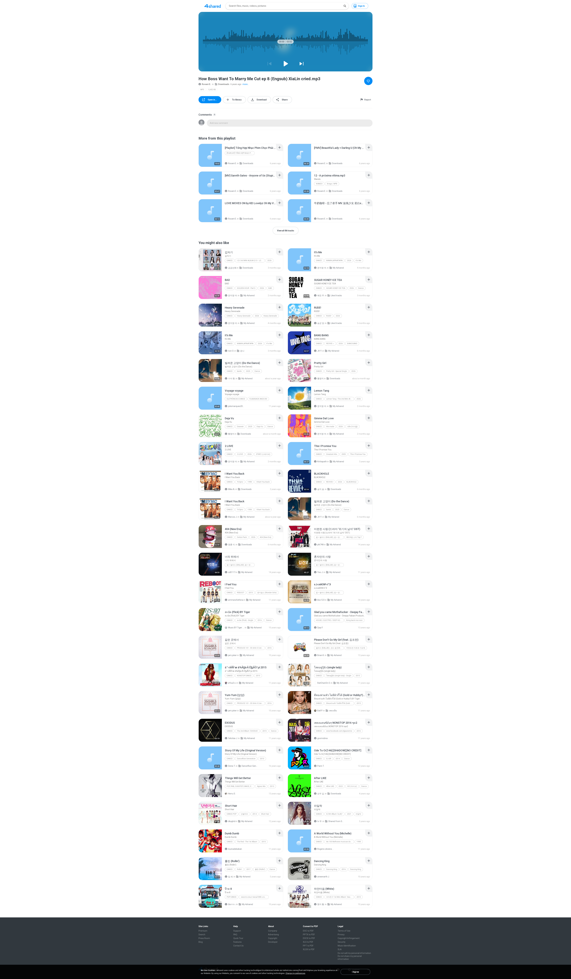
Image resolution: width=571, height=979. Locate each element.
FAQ (235, 934)
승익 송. (320, 489)
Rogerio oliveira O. (325, 849)
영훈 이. (231, 544)
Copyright (272, 938)
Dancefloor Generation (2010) (250, 766)
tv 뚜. (319, 821)
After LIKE (330, 786)
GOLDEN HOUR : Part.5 (246, 288)
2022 (341, 786)
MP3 (202, 90)
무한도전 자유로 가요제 (355, 648)
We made (330, 427)
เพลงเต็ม (333, 710)
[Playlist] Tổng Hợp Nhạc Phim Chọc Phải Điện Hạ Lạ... (241, 153)
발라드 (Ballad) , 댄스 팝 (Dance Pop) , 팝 (330, 648)
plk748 (320, 544)
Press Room (204, 938)
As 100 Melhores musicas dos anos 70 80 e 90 (340, 842)
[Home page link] (212, 6)
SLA (340, 949)
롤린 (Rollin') (260, 869)
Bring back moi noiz (354, 620)
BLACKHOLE (351, 482)
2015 (251, 593)
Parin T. (320, 766)
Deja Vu (260, 427)
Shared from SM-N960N (336, 821)
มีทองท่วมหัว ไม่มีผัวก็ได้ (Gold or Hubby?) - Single (340, 703)
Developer (273, 942)
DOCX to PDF (309, 938)
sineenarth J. (323, 876)
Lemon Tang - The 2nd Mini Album (340, 399)
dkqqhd (231, 821)
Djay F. (320, 627)
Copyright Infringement (349, 938)
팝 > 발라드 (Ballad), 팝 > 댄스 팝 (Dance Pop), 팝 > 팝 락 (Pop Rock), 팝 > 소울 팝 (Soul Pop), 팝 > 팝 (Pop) (330, 537)
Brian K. (320, 655)
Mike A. (231, 489)
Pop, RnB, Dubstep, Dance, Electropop (241, 786)
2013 (272, 786)
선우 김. (320, 793)
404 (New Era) (265, 537)
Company (272, 931)
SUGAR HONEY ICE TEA (335, 288)
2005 (344, 454)
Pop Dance (231, 897)
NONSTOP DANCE (244, 676)
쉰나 (242, 351)
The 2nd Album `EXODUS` (247, 731)
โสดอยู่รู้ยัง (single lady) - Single (338, 676)
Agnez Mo (261, 786)
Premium (203, 931)
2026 (269, 260)
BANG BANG (352, 344)
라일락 (358, 814)
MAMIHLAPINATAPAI (334, 260)
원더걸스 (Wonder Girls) (267, 593)
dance (230, 676)
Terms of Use (344, 931)
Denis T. (231, 766)
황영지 (320, 378)
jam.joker (232, 655)
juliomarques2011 (236, 406)
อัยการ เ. (232, 904)
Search (202, 934)
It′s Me (358, 260)
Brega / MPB (332, 184)
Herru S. (232, 793)
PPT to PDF (308, 945)
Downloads (223, 84)
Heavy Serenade (243, 316)
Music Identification (347, 945)
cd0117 (231, 572)
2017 (248, 869)
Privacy (341, 934)
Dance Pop (231, 814)
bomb (239, 371)
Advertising (273, 934)
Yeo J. (320, 572)
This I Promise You (357, 454)
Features (237, 942)
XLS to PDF (308, 942)
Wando (319, 184)
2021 (349, 814)
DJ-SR (328, 759)
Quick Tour (238, 938)
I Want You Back (263, 482)
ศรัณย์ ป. (232, 683)
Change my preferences (295, 973)
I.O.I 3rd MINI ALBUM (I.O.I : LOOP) (250, 260)
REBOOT (240, 593)
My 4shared (338, 268)
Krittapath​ (322, 461)
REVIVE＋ (330, 344)
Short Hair (265, 814)
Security (341, 942)
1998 (250, 482)
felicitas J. (233, 738)
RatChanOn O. (323, 683)
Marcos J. (232, 517)
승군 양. (320, 323)
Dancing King (331, 869)
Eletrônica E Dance (236, 399)
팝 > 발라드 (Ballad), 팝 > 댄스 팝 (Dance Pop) (241, 565)
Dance (230, 620)
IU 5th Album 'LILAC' (334, 814)
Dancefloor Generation (246, 759)
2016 (260, 620)
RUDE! (328, 316)
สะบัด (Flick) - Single (245, 620)
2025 (248, 371)
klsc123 (320, 600)
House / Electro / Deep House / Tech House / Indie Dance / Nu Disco (330, 620)
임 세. (230, 876)
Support (237, 931)
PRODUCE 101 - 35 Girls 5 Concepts (251, 648)
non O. (231, 351)
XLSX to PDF (308, 949)
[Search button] (344, 6)
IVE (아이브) (352, 786)
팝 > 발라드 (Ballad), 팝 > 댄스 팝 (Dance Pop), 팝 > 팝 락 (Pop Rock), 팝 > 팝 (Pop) (330, 565)
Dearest (240, 427)
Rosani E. (206, 84)
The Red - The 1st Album (247, 842)
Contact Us (238, 945)
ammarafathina (235, 600)
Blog (201, 942)
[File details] (210, 155)
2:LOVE (240, 454)
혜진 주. (320, 295)
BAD (270, 288)
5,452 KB (212, 90)
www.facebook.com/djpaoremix (339, 731)
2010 (262, 759)
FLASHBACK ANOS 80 (258, 399)
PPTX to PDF (309, 934)
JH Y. (319, 351)
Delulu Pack (242, 537)
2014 (338, 759)
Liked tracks (336, 295)
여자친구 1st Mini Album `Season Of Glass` (340, 897)
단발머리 (244, 814)
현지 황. (320, 904)
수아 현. (231, 378)
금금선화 (232, 268)
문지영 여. (322, 268)
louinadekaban (235, 849)
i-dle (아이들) (352, 427)
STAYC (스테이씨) (263, 454)
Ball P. (320, 710)
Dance (230, 260)
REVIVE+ (329, 482)
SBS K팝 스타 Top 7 (354, 537)
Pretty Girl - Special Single (336, 371)
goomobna (322, 738)
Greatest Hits (331, 454)
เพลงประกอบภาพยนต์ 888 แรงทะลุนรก (255, 897)
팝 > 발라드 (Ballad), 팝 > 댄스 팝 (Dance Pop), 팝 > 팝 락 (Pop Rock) (330, 593)
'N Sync (240, 482)
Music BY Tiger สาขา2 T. (236, 627)
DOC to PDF (308, 931)
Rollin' (239, 869)
